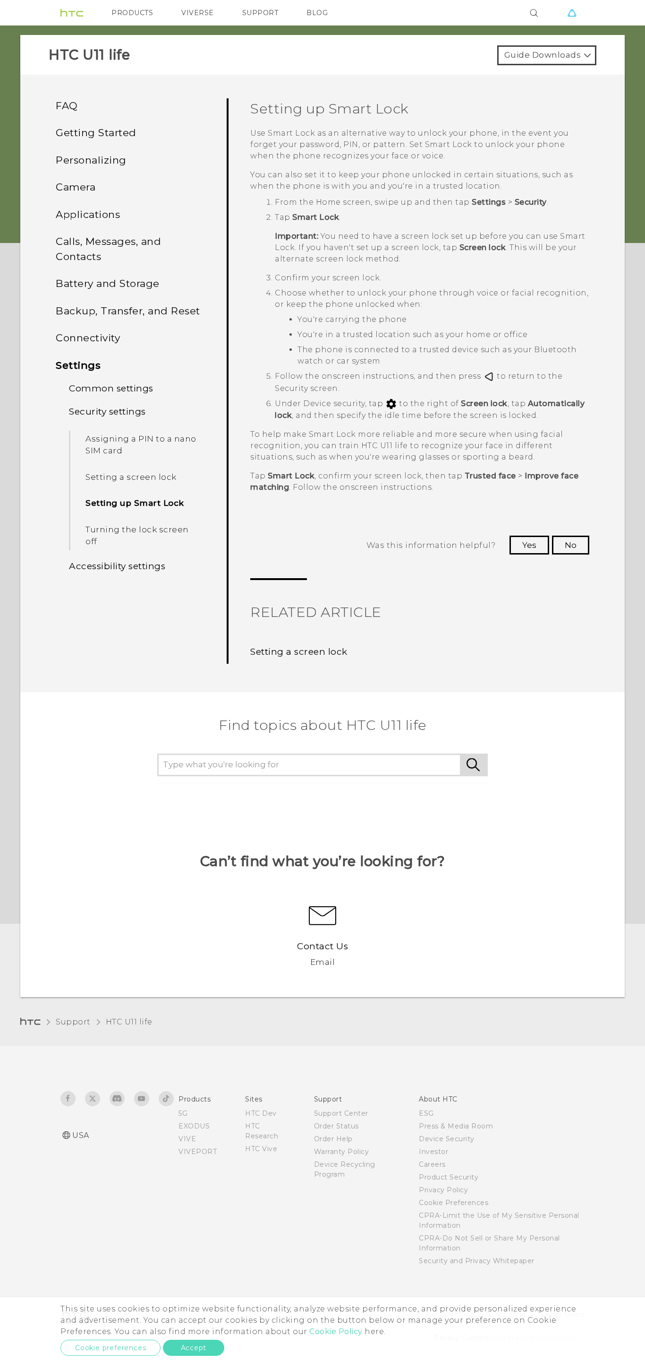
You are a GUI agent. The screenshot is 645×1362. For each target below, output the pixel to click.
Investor (433, 1151)
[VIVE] (572, 13)
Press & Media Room (456, 1126)
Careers (432, 1164)
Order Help (333, 1139)
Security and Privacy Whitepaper (477, 1261)
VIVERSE (197, 13)
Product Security (448, 1177)
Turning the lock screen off (137, 536)
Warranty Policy (341, 1151)
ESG (426, 1113)
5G (182, 1113)
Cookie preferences (110, 1348)
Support (73, 1021)
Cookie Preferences (453, 1202)
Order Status (336, 1126)
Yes (529, 545)
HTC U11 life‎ (129, 1021)
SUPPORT (260, 13)
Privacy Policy (443, 1190)
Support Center (341, 1113)
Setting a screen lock (131, 477)
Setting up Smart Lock (134, 503)
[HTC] (71, 12)
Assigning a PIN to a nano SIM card (140, 445)
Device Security (447, 1139)
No (571, 545)
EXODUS (194, 1126)
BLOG (317, 13)
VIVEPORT (197, 1151)
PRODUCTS (132, 13)
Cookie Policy (336, 1331)
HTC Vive (261, 1149)
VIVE (187, 1139)
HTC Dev (261, 1113)
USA (80, 1135)
